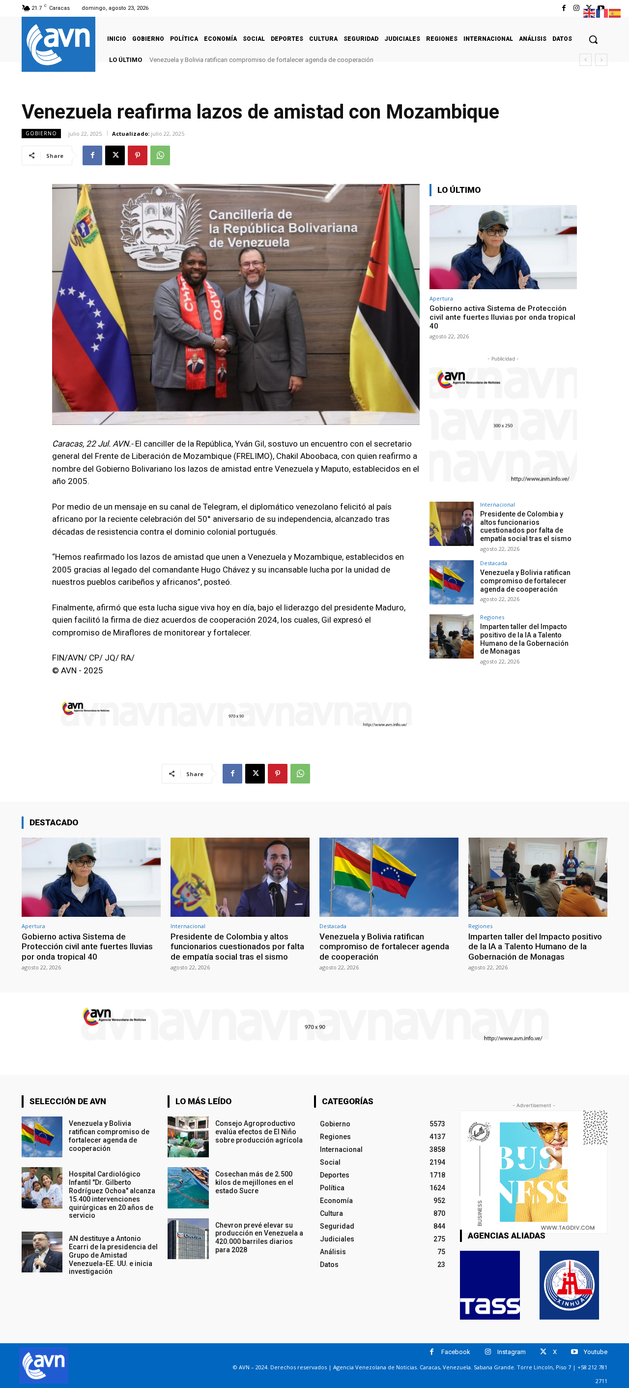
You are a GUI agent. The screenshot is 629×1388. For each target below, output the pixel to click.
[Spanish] (615, 12)
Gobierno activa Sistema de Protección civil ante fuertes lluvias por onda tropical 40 (502, 317)
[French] (602, 12)
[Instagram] (576, 8)
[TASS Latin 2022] (490, 1285)
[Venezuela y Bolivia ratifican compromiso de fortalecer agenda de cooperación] (451, 582)
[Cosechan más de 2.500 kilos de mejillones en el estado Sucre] (188, 1187)
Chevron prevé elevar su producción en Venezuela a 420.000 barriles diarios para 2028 (259, 1237)
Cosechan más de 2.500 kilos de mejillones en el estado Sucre (254, 1182)
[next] (601, 60)
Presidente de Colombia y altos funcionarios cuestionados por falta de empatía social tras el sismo (526, 526)
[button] (593, 39)
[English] (589, 12)
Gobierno (41, 133)
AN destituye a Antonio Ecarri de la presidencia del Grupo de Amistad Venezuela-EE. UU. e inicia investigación (113, 1255)
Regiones (492, 617)
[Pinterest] (137, 155)
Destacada (493, 563)
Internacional (497, 504)
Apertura (441, 298)
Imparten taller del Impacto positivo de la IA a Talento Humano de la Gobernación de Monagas (524, 639)
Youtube (595, 1352)
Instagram (511, 1352)
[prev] (585, 60)
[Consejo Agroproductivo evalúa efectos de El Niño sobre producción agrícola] (188, 1136)
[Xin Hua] (570, 1285)
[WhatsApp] (160, 155)
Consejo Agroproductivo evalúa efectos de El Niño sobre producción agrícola (259, 1131)
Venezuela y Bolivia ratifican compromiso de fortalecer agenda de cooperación (261, 59)
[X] (115, 155)
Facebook (455, 1352)
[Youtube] (574, 1351)
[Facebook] (564, 8)
